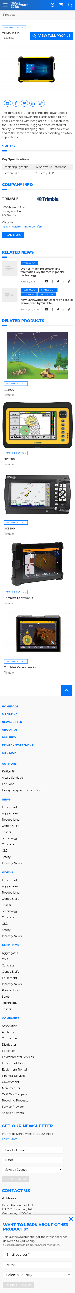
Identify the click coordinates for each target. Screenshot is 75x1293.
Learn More (10, 1139)
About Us (10, 729)
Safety (6, 857)
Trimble (8, 38)
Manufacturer (11, 1088)
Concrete (8, 844)
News (6, 799)
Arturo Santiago (12, 777)
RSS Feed (9, 737)
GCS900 (9, 528)
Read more (13, 235)
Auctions (8, 1032)
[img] (10, 268)
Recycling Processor (15, 1100)
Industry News (12, 863)
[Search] (70, 5)
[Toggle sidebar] (5, 5)
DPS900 (9, 459)
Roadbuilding (11, 819)
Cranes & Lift (48, 290)
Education (9, 1050)
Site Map (9, 752)
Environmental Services (18, 1057)
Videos (7, 872)
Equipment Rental (14, 1069)
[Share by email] (7, 103)
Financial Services (13, 1075)
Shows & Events (13, 1112)
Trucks (6, 832)
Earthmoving (46, 294)
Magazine (9, 714)
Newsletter (12, 721)
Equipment (28, 294)
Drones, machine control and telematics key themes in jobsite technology (42, 272)
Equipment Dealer (14, 1063)
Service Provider (13, 1106)
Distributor (9, 1044)
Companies (10, 1018)
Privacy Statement (18, 745)
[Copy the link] (41, 103)
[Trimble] (48, 199)
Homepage (10, 706)
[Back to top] (66, 690)
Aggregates (10, 813)
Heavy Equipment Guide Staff (22, 790)
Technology (29, 263)
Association (9, 1026)
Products (9, 14)
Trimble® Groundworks (20, 667)
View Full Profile (51, 35)
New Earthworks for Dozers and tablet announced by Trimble (47, 301)
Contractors (10, 1038)
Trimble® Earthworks (18, 598)
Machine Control (14, 27)
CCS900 (9, 389)
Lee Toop (8, 784)
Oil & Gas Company (15, 1094)
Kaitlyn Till (8, 771)
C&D (5, 850)
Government (10, 1081)
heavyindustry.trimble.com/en (22, 226)
